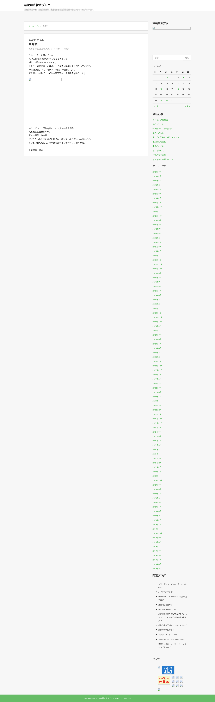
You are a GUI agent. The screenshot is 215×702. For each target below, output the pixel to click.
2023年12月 (157, 312)
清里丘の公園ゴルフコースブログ (171, 639)
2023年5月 (157, 343)
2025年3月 (157, 246)
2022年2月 (157, 409)
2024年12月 (157, 259)
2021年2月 (157, 462)
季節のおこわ (158, 146)
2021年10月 (157, 427)
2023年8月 (157, 330)
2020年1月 (157, 520)
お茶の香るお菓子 (160, 155)
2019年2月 (157, 568)
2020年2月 (157, 515)
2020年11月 (157, 475)
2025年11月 (157, 211)
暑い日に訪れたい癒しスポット (166, 137)
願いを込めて (158, 150)
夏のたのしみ (158, 132)
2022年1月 (157, 414)
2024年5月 (157, 290)
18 (178, 89)
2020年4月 (157, 506)
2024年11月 (157, 264)
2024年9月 (157, 273)
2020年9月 (157, 484)
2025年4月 (157, 242)
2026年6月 (157, 180)
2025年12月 (157, 207)
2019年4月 (157, 559)
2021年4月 (157, 453)
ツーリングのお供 (160, 119)
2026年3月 (157, 193)
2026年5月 (157, 185)
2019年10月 (157, 533)
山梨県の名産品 (159, 141)
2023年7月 (157, 334)
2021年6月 (157, 445)
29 (161, 100)
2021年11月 (157, 423)
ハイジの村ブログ (165, 592)
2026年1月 (157, 202)
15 (161, 89)
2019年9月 (157, 537)
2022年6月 (157, 392)
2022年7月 (157, 387)
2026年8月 (157, 171)
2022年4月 (157, 401)
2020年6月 (157, 498)
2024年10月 (157, 268)
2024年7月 (157, 282)
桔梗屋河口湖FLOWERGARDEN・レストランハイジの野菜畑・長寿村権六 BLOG (173, 617)
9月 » (187, 106)
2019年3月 (157, 564)
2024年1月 (157, 308)
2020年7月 (157, 493)
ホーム (31, 26)
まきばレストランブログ (168, 634)
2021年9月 (157, 431)
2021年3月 (157, 458)
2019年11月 (157, 528)
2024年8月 (157, 277)
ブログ (38, 26)
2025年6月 (157, 233)
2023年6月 (157, 339)
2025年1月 (157, 255)
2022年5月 (157, 396)
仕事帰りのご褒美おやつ (163, 128)
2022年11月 (157, 370)
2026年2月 (157, 198)
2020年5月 (157, 502)
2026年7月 (157, 176)
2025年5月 (157, 237)
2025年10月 (157, 215)
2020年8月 (157, 489)
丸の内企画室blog (165, 604)
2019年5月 (157, 555)
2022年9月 (157, 379)
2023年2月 (157, 356)
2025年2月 (157, 251)
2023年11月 (157, 317)
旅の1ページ (158, 124)
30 (167, 100)
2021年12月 (157, 418)
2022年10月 (157, 374)
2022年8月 (157, 383)
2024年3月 (157, 299)
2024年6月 (157, 286)
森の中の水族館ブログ (167, 609)
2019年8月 (157, 542)
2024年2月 (157, 303)
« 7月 (156, 106)
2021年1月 (157, 467)
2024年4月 (157, 295)
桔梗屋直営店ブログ (37, 5)
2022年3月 (157, 405)
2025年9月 (157, 220)
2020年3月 (157, 511)
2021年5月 (157, 449)
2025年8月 (157, 224)
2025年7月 (157, 229)
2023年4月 (157, 348)
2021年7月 (157, 440)
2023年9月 (157, 326)
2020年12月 (157, 471)
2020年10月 (157, 480)
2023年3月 (157, 352)
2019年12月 (157, 524)
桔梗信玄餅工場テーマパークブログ (172, 625)
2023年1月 (157, 361)
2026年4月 (157, 189)
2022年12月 (157, 365)
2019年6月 (157, 550)
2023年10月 (157, 321)
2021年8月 (157, 436)
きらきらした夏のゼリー (163, 159)
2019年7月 (157, 546)
